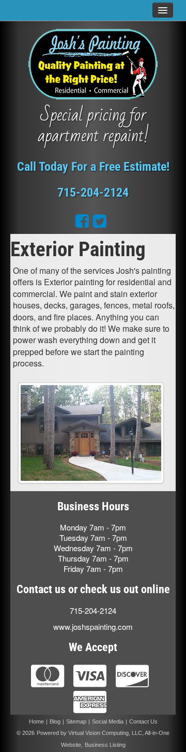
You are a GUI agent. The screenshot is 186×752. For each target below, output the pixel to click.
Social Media (107, 721)
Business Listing (105, 745)
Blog (55, 721)
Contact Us (143, 721)
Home (36, 721)
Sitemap (76, 721)
